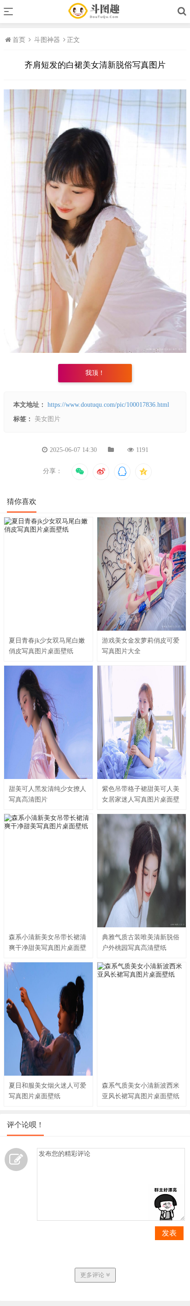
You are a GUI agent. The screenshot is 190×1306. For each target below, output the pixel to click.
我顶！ (95, 372)
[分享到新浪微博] (101, 471)
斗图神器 (47, 39)
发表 (169, 1233)
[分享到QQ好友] (122, 471)
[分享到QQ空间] (143, 471)
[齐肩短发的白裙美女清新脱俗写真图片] (95, 350)
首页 (19, 39)
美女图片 (47, 419)
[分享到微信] (79, 471)
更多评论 (93, 1274)
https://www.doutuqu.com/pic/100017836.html (108, 404)
